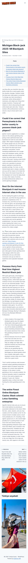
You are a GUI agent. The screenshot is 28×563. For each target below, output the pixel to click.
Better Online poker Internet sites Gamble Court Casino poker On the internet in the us (21, 455)
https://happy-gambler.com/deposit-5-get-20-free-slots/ (13, 243)
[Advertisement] (14, 20)
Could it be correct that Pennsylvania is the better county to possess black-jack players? (15, 67)
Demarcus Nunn (7, 55)
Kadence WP (17, 558)
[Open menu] (25, 3)
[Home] (2, 40)
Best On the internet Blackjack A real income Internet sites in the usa (15, 73)
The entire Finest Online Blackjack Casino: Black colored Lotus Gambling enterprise (16, 83)
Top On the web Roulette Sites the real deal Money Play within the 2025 (7, 454)
